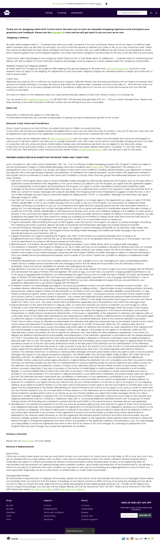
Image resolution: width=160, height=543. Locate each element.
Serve (8, 519)
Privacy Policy (97, 167)
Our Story (85, 505)
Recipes (84, 512)
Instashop (10, 512)
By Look (9, 505)
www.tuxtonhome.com (117, 68)
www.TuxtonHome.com (61, 138)
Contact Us (58, 32)
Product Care (87, 516)
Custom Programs (89, 519)
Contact (47, 505)
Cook (8, 516)
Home (8, 19)
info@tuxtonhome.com (38, 99)
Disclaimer (48, 519)
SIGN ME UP (145, 515)
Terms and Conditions (54, 512)
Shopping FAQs (50, 509)
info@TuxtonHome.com (90, 149)
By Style (9, 509)
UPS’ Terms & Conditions (42, 489)
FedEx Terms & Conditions (71, 489)
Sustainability (87, 509)
